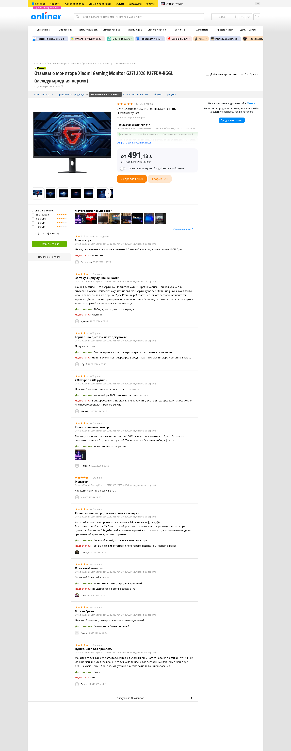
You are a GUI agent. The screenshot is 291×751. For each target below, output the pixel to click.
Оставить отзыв (49, 243)
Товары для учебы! (151, 38)
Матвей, (85, 411)
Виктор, (85, 633)
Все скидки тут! (180, 38)
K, (82, 497)
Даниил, (85, 321)
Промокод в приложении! (50, 38)
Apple (202, 38)
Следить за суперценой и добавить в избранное (156, 168)
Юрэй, (84, 364)
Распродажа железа (226, 38)
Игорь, (84, 552)
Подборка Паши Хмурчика (262, 38)
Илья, (84, 595)
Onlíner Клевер (174, 3)
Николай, (85, 465)
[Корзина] (256, 16)
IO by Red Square (121, 38)
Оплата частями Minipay (88, 38)
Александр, (86, 262)
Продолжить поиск (232, 120)
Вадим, (84, 684)
